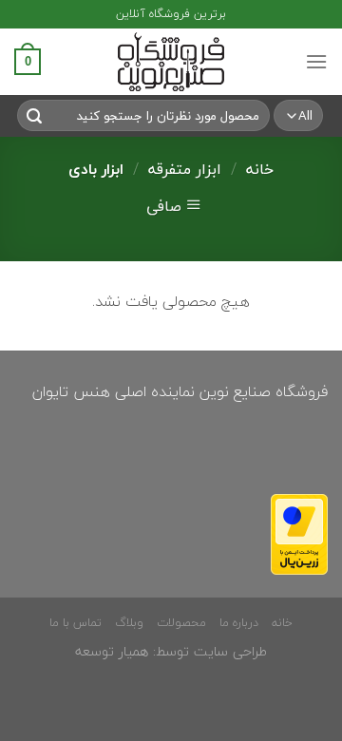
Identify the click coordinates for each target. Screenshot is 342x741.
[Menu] (316, 61)
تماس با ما (75, 623)
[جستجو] (34, 116)
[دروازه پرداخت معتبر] (299, 532)
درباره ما (238, 623)
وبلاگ (129, 623)
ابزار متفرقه (184, 169)
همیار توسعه (111, 651)
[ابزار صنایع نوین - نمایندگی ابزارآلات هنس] (171, 61)
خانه (260, 169)
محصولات (181, 623)
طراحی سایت (230, 651)
